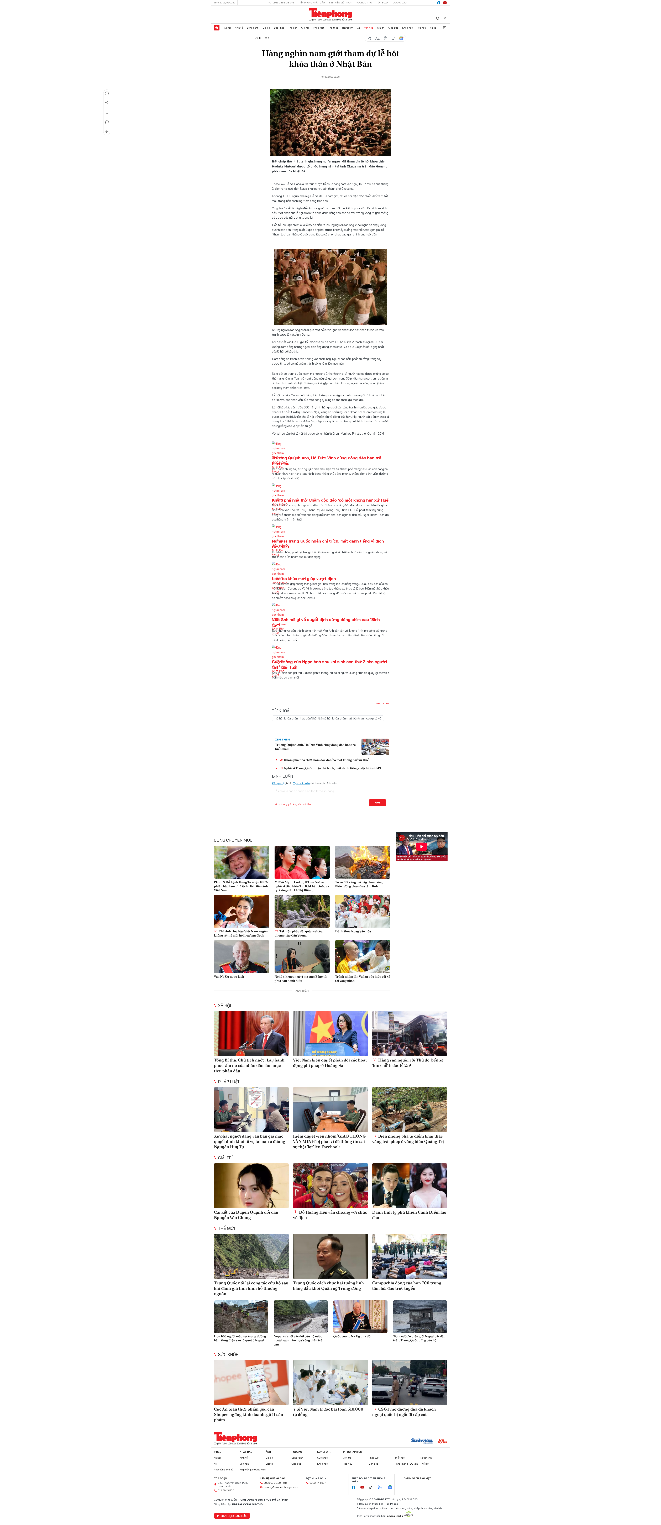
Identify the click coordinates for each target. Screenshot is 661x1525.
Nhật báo (246, 1451)
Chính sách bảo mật (417, 1478)
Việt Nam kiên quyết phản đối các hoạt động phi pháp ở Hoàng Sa (330, 1062)
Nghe (106, 93)
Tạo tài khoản (301, 783)
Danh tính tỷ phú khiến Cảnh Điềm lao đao (409, 1215)
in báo (385, 38)
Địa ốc (266, 27)
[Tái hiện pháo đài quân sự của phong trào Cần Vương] (302, 911)
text (377, 38)
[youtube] (445, 3)
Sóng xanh (253, 27)
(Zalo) (285, 1482)
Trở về (106, 131)
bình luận (393, 38)
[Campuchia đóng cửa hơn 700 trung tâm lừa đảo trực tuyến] (409, 1256)
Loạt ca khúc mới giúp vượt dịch (304, 578)
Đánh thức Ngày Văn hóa (353, 931)
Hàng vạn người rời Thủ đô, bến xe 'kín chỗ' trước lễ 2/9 (408, 1062)
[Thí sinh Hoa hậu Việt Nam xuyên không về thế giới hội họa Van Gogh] (241, 911)
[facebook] (439, 3)
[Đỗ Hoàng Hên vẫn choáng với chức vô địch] (330, 1185)
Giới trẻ (305, 27)
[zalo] (381, 1487)
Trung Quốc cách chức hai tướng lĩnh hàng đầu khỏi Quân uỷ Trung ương (328, 1285)
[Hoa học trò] (442, 1441)
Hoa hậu (421, 27)
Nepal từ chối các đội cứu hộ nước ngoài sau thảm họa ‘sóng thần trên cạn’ (299, 1340)
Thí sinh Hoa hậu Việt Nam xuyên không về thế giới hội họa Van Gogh (241, 933)
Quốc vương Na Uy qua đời (352, 1336)
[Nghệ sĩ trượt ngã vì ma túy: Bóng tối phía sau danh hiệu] (302, 956)
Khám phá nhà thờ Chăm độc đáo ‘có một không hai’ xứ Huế (330, 500)
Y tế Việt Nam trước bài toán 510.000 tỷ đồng (328, 1411)
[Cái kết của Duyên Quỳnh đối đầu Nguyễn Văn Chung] (251, 1185)
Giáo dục (393, 27)
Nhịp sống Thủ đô (223, 1469)
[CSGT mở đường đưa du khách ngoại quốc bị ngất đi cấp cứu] (409, 1382)
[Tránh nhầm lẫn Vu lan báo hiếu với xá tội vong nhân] (362, 956)
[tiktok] (372, 1487)
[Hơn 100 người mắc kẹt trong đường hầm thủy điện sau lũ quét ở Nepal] (241, 1316)
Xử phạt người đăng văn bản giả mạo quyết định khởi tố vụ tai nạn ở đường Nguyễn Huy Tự (249, 1141)
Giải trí (380, 27)
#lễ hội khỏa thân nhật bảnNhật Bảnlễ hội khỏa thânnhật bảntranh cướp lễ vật (328, 718)
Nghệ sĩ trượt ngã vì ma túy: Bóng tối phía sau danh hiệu (301, 978)
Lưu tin (106, 112)
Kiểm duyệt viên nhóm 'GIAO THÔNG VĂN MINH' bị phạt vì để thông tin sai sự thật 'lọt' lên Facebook (329, 1141)
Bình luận (106, 122)
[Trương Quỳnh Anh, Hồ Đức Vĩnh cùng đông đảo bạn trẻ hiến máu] (375, 747)
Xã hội (227, 27)
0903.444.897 (317, 1482)
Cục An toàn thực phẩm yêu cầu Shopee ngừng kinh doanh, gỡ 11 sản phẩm (248, 1414)
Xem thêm (444, 27)
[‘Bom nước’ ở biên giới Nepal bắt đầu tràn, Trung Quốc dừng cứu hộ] (420, 1316)
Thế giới (292, 27)
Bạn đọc (373, 1463)
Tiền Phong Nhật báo (311, 2)
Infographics (352, 1451)
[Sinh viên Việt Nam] (422, 1441)
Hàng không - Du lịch (406, 1463)
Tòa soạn (382, 2)
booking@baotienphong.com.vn (281, 1487)
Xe (358, 27)
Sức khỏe (279, 27)
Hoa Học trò (364, 2)
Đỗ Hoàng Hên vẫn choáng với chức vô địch (330, 1215)
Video (433, 27)
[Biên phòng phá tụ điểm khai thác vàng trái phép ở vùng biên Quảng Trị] (409, 1109)
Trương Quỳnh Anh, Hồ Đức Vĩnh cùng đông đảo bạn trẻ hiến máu (315, 747)
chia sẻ (369, 38)
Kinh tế (239, 27)
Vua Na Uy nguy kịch (229, 977)
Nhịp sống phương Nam (253, 1469)
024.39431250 (226, 1490)
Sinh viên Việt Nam (340, 2)
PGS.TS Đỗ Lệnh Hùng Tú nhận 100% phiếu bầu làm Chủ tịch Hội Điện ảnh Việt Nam (241, 886)
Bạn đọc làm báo (234, 1516)
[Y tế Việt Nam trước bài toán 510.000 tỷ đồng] (330, 1382)
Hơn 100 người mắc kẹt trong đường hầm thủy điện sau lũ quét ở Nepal (240, 1338)
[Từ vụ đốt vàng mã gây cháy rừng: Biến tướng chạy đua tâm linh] (362, 862)
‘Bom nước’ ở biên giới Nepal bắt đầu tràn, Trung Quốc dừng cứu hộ (419, 1338)
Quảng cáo (400, 2)
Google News (401, 38)
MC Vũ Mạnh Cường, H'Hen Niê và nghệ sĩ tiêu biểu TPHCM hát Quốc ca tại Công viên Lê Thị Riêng (302, 886)
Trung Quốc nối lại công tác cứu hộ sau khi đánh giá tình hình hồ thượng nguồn (251, 1288)
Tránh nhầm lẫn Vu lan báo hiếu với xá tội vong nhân (362, 978)
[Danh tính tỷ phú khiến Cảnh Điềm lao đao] (409, 1185)
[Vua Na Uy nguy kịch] (241, 956)
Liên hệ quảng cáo (272, 1478)
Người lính (347, 27)
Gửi (377, 802)
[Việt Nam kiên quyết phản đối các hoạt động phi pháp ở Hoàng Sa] (330, 1033)
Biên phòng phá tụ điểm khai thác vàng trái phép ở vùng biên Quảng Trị (408, 1138)
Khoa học (407, 27)
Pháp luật (318, 27)
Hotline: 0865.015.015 (281, 2)
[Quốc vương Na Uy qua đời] (360, 1316)
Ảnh (268, 1451)
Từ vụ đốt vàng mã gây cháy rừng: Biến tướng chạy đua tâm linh (359, 884)
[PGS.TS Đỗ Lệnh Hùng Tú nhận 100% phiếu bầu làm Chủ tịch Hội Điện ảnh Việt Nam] (241, 862)
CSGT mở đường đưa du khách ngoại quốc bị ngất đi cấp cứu (404, 1411)
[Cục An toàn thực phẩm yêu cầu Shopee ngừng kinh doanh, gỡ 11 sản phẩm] (251, 1382)
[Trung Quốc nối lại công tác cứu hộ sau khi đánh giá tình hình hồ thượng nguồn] (251, 1256)
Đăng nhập (279, 783)
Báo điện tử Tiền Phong (330, 14)
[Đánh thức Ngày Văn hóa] (362, 911)
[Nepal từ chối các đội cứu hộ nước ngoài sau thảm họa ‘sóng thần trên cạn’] (301, 1316)
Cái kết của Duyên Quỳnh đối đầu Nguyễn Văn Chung (246, 1215)
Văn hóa (368, 27)
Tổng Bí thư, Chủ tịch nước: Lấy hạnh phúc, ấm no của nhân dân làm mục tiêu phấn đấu (249, 1065)
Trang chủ (216, 27)
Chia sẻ (106, 102)
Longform (324, 1451)
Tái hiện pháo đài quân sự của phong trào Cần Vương (299, 933)
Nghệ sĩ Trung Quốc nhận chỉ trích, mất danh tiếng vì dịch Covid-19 (332, 768)
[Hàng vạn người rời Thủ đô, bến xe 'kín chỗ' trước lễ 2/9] (409, 1033)
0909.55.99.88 (272, 1482)
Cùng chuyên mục (233, 840)
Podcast (297, 1451)
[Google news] (391, 1487)
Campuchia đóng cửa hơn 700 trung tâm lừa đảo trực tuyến (406, 1285)
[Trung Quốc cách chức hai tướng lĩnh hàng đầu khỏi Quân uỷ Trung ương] (330, 1256)
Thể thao (333, 27)
